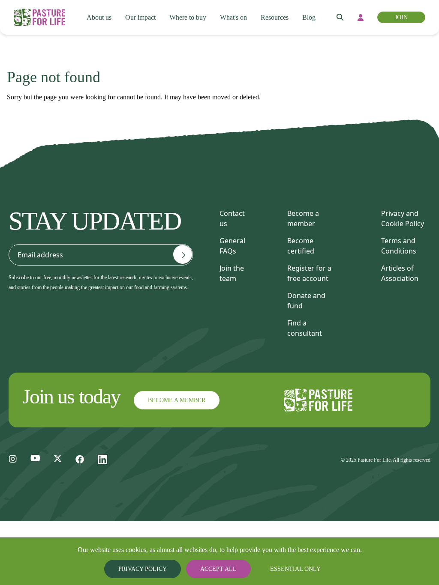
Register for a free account (309, 273)
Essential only (288, 568)
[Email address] (182, 254)
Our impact (138, 17)
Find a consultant (304, 328)
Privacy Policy (150, 568)
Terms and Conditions (398, 246)
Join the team (232, 273)
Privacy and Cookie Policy (402, 218)
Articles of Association (399, 273)
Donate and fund (306, 300)
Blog (313, 17)
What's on (235, 17)
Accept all (219, 568)
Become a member (303, 218)
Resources (278, 17)
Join (402, 17)
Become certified (300, 246)
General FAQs (232, 246)
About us (96, 17)
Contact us (232, 218)
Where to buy (187, 17)
